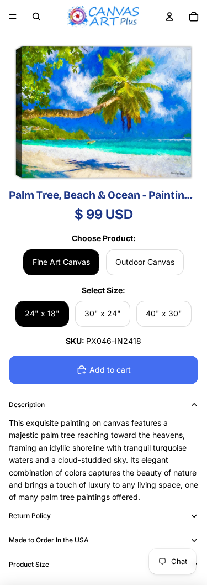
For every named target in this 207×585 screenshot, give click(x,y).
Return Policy (30, 515)
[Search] (36, 16)
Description (27, 404)
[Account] (169, 16)
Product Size (29, 564)
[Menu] (12, 16)
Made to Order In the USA (49, 540)
